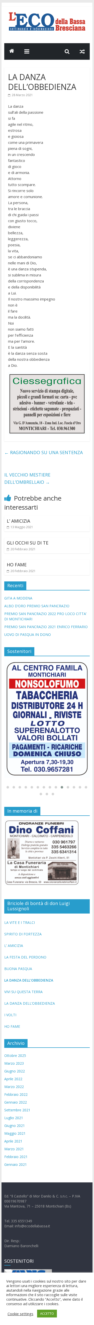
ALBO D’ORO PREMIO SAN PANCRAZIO (36, 606)
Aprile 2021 (13, 1141)
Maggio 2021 (15, 1133)
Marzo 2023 (14, 1063)
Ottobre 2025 (15, 1055)
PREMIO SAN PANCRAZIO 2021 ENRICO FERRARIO (46, 626)
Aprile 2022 (13, 1078)
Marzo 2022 (14, 1086)
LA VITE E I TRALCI (19, 922)
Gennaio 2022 (15, 1102)
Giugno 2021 (14, 1125)
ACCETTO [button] (47, 1313)
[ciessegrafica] (47, 375)
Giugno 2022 (14, 1071)
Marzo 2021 (14, 1149)
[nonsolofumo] (47, 719)
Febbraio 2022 (16, 1094)
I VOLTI (10, 1014)
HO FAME (17, 565)
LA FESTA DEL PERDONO (25, 957)
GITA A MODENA (18, 598)
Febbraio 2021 (16, 1156)
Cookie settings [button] (20, 1313)
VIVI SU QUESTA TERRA (23, 991)
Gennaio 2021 (15, 1164)
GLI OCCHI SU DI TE (27, 543)
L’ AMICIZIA (18, 521)
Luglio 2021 (13, 1117)
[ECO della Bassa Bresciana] (11, 51)
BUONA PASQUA (18, 968)
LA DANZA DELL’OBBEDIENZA (28, 980)
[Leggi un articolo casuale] (82, 51)
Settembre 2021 (17, 1110)
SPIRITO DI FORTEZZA (23, 934)
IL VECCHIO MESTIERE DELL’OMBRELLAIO (27, 478)
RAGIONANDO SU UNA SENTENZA (43, 452)
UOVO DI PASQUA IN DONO (27, 634)
